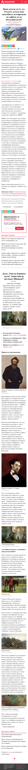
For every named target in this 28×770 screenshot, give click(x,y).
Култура (13, 281)
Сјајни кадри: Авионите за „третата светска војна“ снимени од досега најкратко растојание (13, 255)
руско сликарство (8, 727)
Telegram (22, 48)
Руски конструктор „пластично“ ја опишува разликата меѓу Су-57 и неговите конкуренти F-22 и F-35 (13, 193)
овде (9, 752)
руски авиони (18, 207)
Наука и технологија (14, 22)
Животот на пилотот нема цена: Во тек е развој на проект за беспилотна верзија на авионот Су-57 (13, 247)
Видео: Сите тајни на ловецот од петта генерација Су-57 (12, 239)
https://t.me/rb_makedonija (17, 335)
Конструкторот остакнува (9, 81)
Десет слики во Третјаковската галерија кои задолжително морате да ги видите (13, 741)
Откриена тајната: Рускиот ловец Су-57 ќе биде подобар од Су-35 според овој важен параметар (12, 262)
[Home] (2, 2)
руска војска (7, 207)
